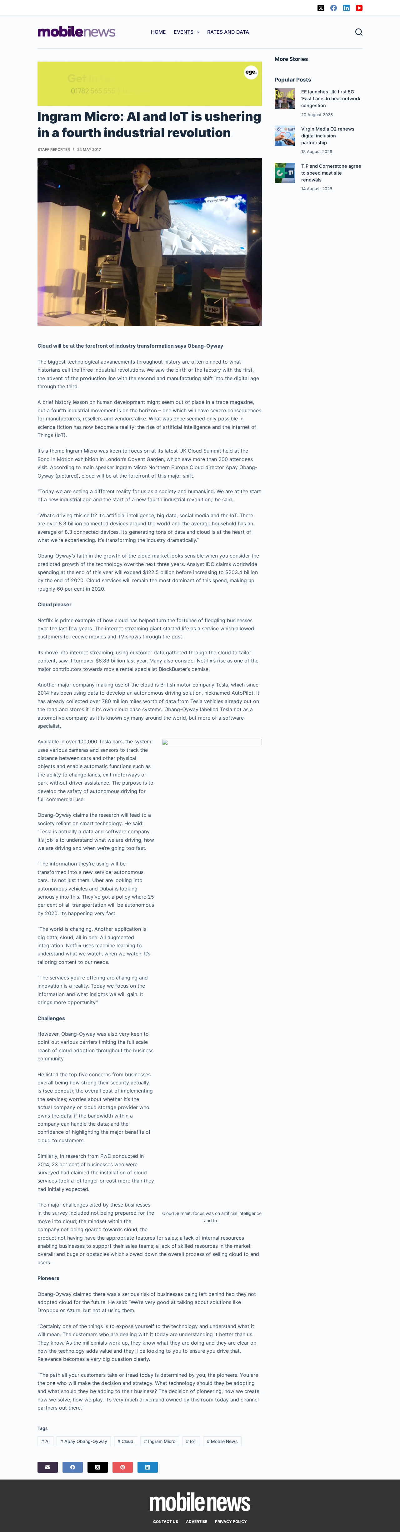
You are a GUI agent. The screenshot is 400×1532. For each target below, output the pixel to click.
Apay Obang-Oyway (83, 1441)
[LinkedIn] (346, 8)
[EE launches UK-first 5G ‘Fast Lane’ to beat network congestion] (285, 98)
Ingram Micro (159, 1441)
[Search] (358, 32)
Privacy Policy (231, 1521)
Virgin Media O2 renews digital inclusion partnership (327, 136)
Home (158, 32)
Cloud (125, 1441)
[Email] (48, 1467)
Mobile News (222, 1441)
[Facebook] (333, 8)
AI (45, 1441)
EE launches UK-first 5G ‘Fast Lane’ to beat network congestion (330, 98)
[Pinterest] (122, 1467)
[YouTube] (359, 8)
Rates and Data (228, 32)
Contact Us (165, 1521)
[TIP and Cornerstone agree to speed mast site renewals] (285, 173)
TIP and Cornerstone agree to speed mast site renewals (331, 173)
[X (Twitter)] (321, 8)
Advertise (196, 1521)
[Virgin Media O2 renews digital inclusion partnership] (285, 136)
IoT (191, 1441)
